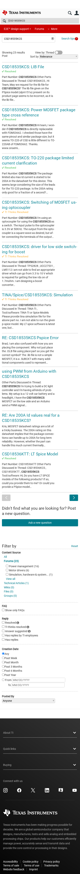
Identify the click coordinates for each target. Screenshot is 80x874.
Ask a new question (40, 522)
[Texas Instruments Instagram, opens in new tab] (5, 791)
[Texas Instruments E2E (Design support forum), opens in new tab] (60, 791)
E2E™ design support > (17, 28)
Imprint (33, 869)
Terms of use (31, 865)
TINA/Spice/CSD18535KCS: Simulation (37, 295)
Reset (74, 546)
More (54, 28)
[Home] (21, 12)
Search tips (68, 38)
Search (69, 13)
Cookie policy (30, 861)
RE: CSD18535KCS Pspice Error (30, 337)
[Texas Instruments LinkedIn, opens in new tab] (47, 791)
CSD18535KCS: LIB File (23, 67)
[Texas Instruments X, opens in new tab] (33, 791)
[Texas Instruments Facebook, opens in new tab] (19, 791)
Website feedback (13, 869)
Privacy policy (51, 861)
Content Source (11, 552)
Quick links (9, 748)
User (76, 13)
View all (10, 578)
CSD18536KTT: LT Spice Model (30, 454)
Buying (7, 764)
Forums (39, 28)
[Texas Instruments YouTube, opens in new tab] (74, 791)
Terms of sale (11, 865)
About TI (8, 732)
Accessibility (10, 861)
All (5, 556)
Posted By (8, 696)
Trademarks (51, 865)
